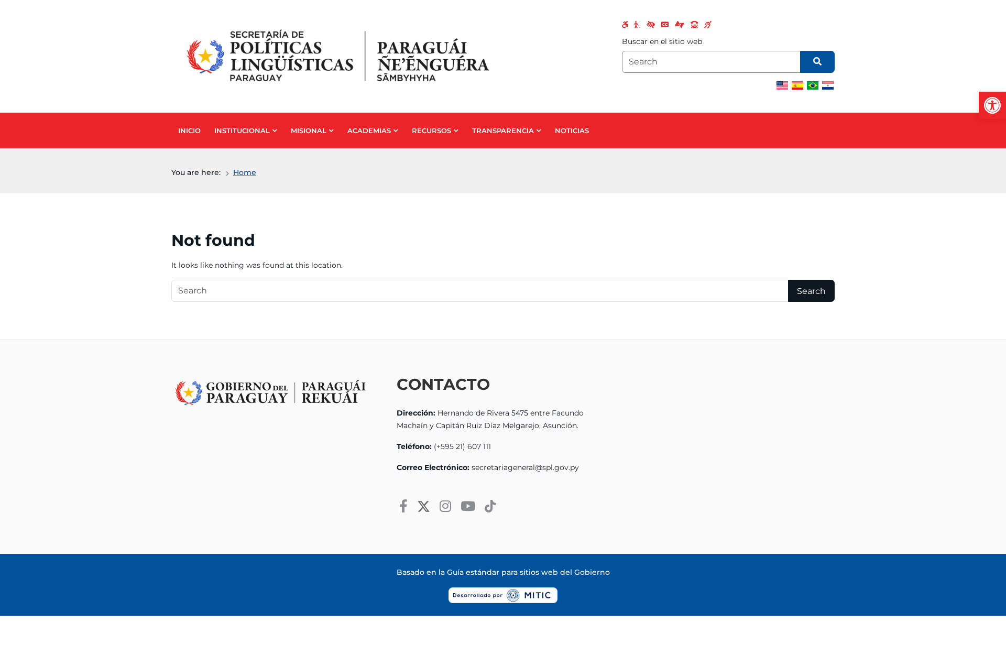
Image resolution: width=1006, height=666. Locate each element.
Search (811, 291)
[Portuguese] (812, 85)
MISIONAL (308, 130)
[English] (782, 85)
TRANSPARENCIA (503, 130)
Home (244, 172)
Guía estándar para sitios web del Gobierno (528, 572)
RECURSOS (431, 130)
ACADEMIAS (369, 130)
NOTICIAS (572, 130)
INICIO (189, 130)
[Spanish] (797, 85)
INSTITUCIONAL (242, 130)
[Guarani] (828, 85)
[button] (992, 105)
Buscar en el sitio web (662, 41)
